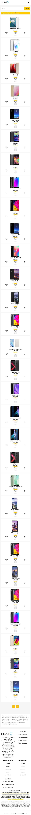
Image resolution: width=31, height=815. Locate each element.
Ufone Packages (22, 740)
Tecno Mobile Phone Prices (23, 795)
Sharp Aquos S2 (15, 120)
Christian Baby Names (8, 784)
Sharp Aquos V (15, 395)
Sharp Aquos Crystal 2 (15, 28)
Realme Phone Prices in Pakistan (8, 796)
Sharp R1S (15, 143)
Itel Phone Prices (19, 796)
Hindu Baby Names (8, 787)
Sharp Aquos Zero (15, 372)
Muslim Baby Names (8, 781)
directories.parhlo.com (8, 813)
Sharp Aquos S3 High (15, 257)
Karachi (8, 763)
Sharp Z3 (15, 97)
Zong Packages (23, 743)
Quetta (8, 772)
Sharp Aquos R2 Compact (15, 349)
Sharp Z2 (15, 74)
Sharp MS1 (15, 51)
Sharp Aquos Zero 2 (16, 418)
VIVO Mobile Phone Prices (16, 793)
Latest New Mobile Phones (17, 798)
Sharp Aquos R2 (15, 234)
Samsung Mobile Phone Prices (8, 792)
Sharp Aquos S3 (15, 212)
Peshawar (8, 769)
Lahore (8, 766)
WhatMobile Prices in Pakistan (13, 797)
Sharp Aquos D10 (15, 326)
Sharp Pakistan (15, 647)
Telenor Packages (23, 737)
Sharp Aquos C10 (15, 280)
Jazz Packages (23, 734)
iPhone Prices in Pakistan (20, 792)
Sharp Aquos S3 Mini (15, 189)
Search (27, 8)
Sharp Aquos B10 (15, 303)
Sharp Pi (15, 166)
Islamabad (8, 775)
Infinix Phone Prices (12, 795)
